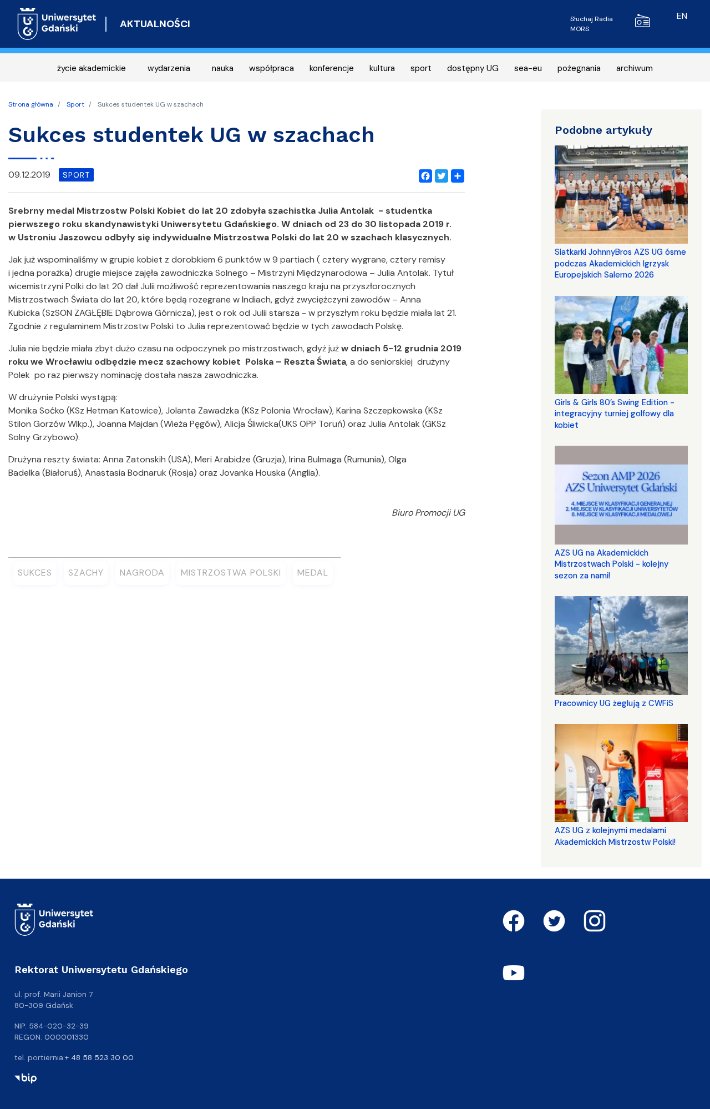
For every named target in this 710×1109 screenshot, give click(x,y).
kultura (382, 68)
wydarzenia (169, 68)
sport (421, 68)
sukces (35, 572)
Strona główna (30, 104)
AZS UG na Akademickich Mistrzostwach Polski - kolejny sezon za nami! (611, 564)
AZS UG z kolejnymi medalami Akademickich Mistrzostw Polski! (615, 836)
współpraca (271, 68)
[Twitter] (439, 175)
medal (312, 572)
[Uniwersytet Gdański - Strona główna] (57, 23)
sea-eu (528, 68)
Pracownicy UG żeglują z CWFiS (614, 703)
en (682, 16)
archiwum (634, 68)
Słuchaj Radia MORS (591, 23)
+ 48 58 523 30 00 (99, 1057)
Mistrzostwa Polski (231, 572)
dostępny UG (473, 68)
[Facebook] (423, 175)
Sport (75, 104)
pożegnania (579, 68)
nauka (223, 68)
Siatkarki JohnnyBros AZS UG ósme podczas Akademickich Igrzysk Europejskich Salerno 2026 (620, 263)
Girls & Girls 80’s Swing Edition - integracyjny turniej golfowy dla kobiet (614, 414)
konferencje (332, 68)
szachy (86, 572)
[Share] (455, 175)
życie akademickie (91, 68)
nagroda (142, 572)
